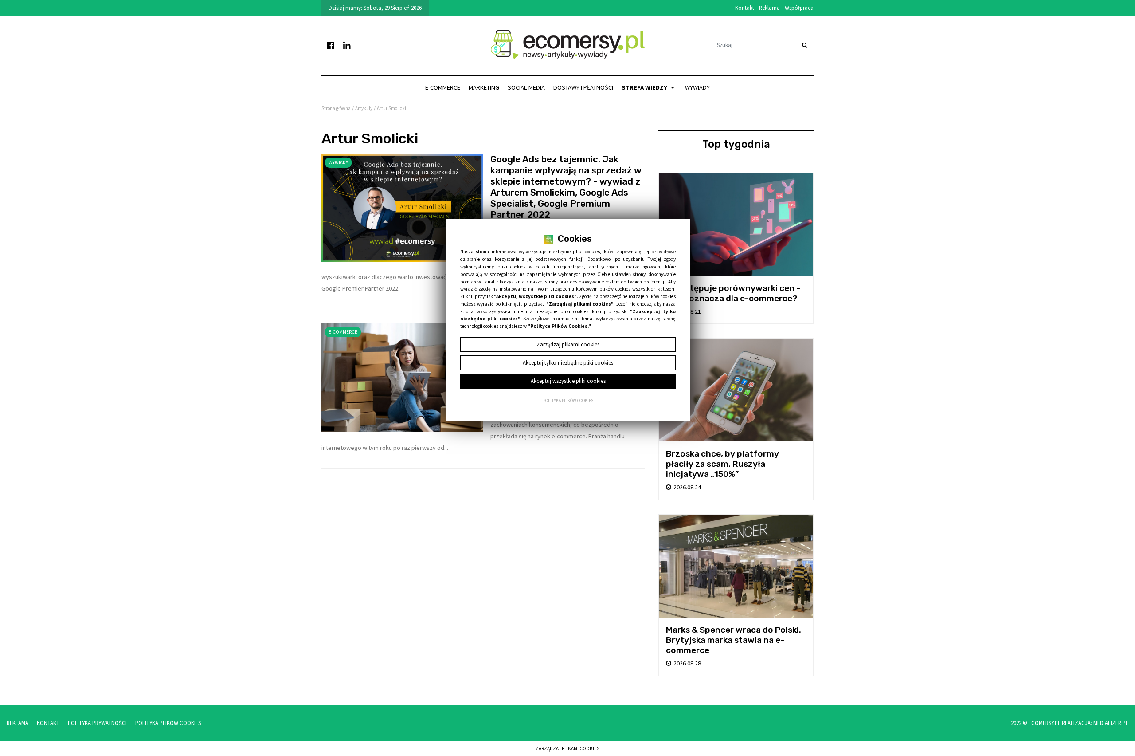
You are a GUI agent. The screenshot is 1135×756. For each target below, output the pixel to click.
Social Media (526, 87)
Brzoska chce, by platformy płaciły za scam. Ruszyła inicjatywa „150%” (722, 464)
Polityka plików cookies (568, 400)
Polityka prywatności (97, 722)
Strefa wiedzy (645, 87)
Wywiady (697, 87)
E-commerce (442, 87)
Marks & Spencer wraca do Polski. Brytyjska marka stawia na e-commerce (733, 640)
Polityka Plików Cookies (168, 722)
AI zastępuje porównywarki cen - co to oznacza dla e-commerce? (733, 293)
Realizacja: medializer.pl (1095, 722)
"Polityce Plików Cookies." (559, 326)
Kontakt (744, 7)
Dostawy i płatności (583, 87)
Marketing (484, 87)
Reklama (769, 7)
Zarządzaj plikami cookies (567, 748)
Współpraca (799, 7)
